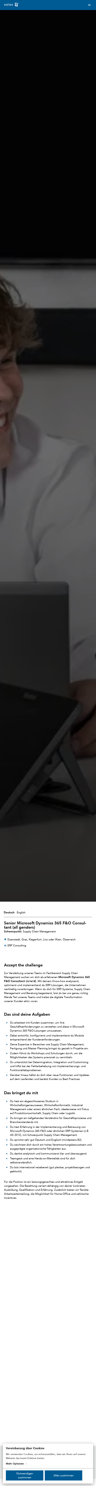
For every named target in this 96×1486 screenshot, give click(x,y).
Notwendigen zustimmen (24, 1475)
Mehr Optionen (15, 1463)
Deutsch (9, 912)
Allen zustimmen (64, 1475)
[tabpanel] (48, 1084)
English (21, 912)
